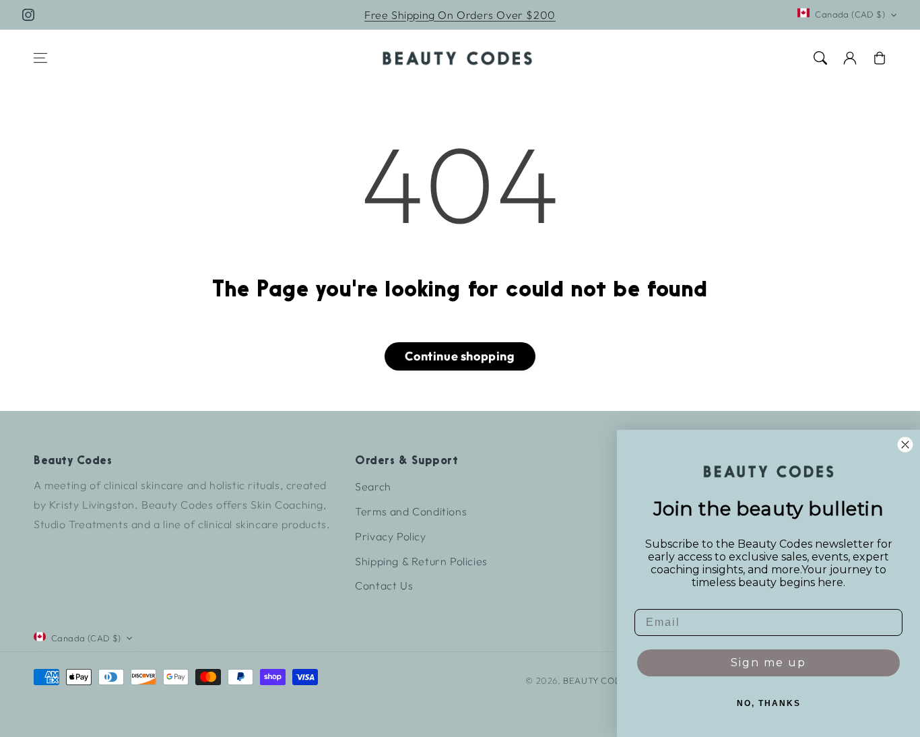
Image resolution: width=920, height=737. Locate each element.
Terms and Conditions (411, 511)
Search (373, 486)
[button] (40, 58)
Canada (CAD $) (850, 14)
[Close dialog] (905, 445)
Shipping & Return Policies (421, 561)
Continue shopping (460, 356)
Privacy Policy (390, 536)
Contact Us (384, 585)
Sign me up (768, 662)
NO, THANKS (769, 703)
